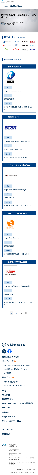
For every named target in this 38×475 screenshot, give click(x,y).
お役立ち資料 (8, 399)
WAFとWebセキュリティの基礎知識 (17, 403)
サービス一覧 (8, 361)
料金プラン (7, 377)
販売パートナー (8, 416)
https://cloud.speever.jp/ (12, 91)
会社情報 (19, 469)
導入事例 (6, 394)
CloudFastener (14, 459)
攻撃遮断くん (13, 446)
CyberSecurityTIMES (11, 420)
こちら (3, 24)
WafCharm (12, 450)
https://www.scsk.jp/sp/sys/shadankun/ (18, 141)
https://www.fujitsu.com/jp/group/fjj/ (17, 286)
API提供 (7, 373)
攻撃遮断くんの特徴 (10, 357)
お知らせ (6, 412)
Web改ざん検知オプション (15, 369)
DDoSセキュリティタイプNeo (17, 365)
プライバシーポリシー (29, 469)
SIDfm (11, 455)
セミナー (6, 407)
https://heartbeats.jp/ (11, 238)
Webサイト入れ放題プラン (15, 385)
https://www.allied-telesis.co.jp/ (15, 190)
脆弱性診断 (12, 464)
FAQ (4, 390)
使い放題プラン (11, 381)
